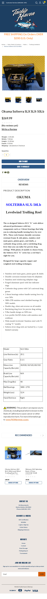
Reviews (23, 184)
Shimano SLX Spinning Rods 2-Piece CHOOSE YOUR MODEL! (33, 472)
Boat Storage (23, 548)
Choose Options (13, 483)
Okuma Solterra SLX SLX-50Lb (13, 46)
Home (3, 44)
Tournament (23, 553)
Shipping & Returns (23, 530)
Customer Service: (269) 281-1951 (16, 3)
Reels (25, 44)
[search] (36, 2)
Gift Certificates (23, 520)
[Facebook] (3, 172)
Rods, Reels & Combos (14, 44)
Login (20, 525)
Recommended (23, 435)
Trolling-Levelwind (34, 44)
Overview (23, 179)
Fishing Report (23, 551)
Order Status (23, 527)
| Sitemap (29, 587)
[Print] (8, 172)
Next (43, 73)
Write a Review (9, 129)
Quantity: (5, 151)
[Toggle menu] (3, 4)
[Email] (5, 172)
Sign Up (26, 525)
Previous (3, 73)
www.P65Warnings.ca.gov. (17, 419)
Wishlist (23, 522)
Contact (23, 546)
